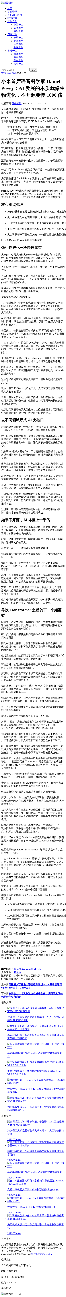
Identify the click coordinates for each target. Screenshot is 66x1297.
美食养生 (18, 60)
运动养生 (18, 54)
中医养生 (18, 24)
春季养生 (18, 37)
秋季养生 (18, 44)
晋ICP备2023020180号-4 (41, 1254)
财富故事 (12, 18)
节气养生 (18, 28)
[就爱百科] (7, 2)
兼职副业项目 (14, 15)
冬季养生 (18, 47)
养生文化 (12, 21)
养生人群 (18, 31)
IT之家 (17, 972)
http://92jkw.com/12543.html (28, 969)
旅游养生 (18, 63)
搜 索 (33, 70)
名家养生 (18, 57)
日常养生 (12, 50)
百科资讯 (12, 11)
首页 (9, 8)
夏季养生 (18, 41)
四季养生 (12, 34)
